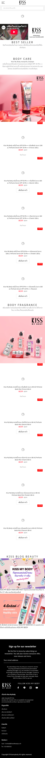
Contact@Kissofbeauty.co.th (13, 744)
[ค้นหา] (41, 8)
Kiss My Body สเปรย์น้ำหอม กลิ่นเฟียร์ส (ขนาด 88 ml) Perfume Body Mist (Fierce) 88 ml (23, 388)
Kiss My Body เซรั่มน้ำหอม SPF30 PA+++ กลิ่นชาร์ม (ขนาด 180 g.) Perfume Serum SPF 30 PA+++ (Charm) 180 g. (23, 217)
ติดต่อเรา (4, 731)
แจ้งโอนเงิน (5, 734)
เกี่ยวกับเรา (4, 709)
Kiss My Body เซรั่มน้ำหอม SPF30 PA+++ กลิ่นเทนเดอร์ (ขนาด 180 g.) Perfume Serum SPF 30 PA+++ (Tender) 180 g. (22, 252)
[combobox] (22, 8)
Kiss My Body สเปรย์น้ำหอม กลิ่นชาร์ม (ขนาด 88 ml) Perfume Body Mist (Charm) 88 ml (23, 458)
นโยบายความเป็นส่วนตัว (8, 715)
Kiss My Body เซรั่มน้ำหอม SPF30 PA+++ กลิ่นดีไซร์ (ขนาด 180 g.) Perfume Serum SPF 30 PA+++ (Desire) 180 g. (23, 182)
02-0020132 (8, 747)
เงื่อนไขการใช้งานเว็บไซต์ (8, 718)
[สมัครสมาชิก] (39, 660)
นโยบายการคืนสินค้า (7, 712)
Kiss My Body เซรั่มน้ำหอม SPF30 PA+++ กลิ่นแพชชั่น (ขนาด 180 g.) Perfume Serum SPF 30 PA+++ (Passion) (23, 288)
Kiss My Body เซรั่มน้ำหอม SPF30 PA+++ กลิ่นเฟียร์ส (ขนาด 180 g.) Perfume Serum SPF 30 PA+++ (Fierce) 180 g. (23, 146)
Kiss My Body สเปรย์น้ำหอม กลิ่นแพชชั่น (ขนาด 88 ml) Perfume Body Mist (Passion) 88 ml (22, 529)
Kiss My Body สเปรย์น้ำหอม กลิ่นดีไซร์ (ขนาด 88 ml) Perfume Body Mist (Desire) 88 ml (23, 423)
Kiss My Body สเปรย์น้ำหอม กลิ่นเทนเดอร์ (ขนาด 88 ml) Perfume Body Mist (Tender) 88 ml (23, 494)
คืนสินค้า (4, 728)
